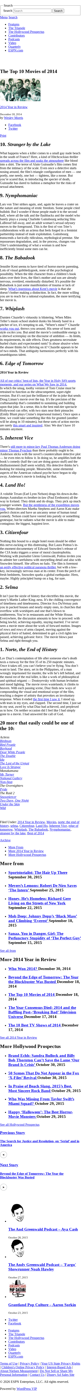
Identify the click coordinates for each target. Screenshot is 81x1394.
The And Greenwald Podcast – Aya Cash (43, 1229)
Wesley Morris (13, 118)
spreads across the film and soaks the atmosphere (32, 160)
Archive (5, 840)
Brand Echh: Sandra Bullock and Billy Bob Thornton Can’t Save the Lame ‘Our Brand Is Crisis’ (43, 1060)
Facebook (14, 125)
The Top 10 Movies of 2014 (32, 994)
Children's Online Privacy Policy (22, 1367)
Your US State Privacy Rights (60, 1363)
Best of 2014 (35, 833)
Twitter (13, 128)
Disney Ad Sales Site (60, 1374)
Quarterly (14, 46)
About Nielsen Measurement (19, 1371)
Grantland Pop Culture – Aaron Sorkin (42, 1305)
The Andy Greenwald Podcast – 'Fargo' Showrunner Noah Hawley (42, 1266)
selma (14, 826)
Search (7, 10)
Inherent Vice (58, 826)
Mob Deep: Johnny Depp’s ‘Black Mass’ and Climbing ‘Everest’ (42, 918)
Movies (51, 822)
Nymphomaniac (60, 829)
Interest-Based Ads (59, 1367)
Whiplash (20, 829)
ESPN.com (15, 50)
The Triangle (16, 28)
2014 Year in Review (14, 107)
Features (13, 24)
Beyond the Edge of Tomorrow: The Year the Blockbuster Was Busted (43, 979)
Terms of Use (9, 1363)
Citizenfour (27, 826)
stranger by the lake (13, 833)
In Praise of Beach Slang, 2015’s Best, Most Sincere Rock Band (40, 1088)
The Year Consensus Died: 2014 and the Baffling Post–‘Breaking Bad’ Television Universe (42, 1012)
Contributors (16, 35)
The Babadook (38, 829)
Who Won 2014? (23, 968)
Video (12, 43)
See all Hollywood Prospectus (19, 1124)
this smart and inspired (27, 425)
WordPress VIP (27, 1388)
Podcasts (14, 39)
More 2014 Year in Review (26, 851)
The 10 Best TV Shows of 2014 (35, 1025)
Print (3, 135)
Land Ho (42, 826)
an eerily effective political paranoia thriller (28, 567)
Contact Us (37, 1374)
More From (15, 847)
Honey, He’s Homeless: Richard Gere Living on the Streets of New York (39, 900)
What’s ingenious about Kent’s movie (32, 289)
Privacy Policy (29, 1363)
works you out (9, 328)
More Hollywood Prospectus (27, 854)
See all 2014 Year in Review (18, 1037)
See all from (8, 950)
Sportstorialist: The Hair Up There (37, 872)
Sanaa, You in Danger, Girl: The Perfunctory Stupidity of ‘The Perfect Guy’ (44, 935)
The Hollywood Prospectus (26, 32)
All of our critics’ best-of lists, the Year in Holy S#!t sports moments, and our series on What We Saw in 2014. (38, 382)
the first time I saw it (46, 699)
